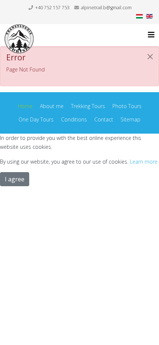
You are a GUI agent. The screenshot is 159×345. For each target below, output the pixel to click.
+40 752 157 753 (52, 7)
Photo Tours (127, 106)
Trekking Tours (88, 106)
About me (52, 106)
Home (25, 106)
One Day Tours (36, 119)
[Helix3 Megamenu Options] (151, 34)
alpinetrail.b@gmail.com (106, 7)
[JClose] (150, 57)
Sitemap (131, 119)
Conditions (74, 119)
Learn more (144, 161)
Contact (103, 119)
